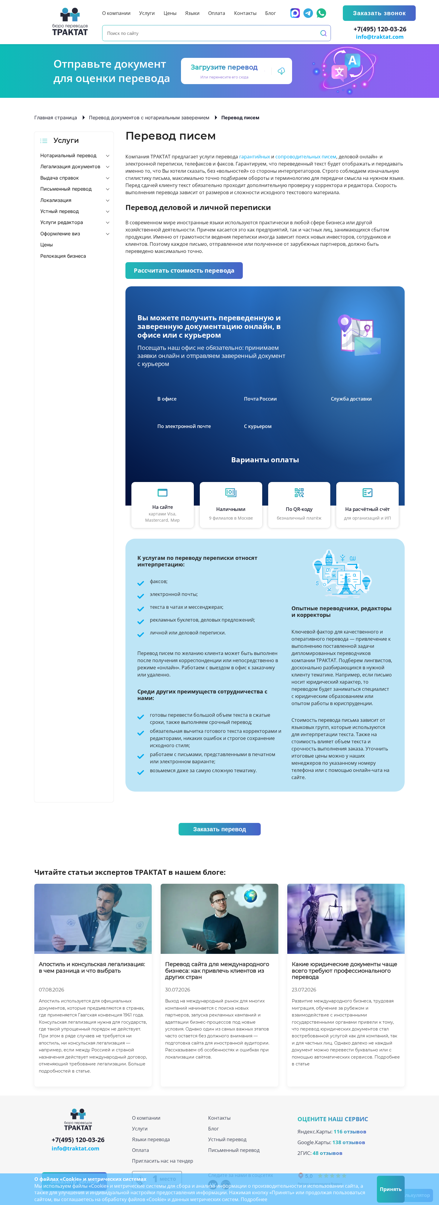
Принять (391, 1189)
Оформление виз (60, 234)
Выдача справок (59, 178)
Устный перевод (59, 211)
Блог (213, 1128)
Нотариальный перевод (68, 155)
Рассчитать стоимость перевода (184, 270)
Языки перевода (151, 1139)
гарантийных (254, 156)
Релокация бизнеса (63, 256)
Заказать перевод (219, 829)
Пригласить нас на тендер (162, 1161)
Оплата (140, 1150)
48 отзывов (328, 1153)
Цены (46, 245)
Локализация (55, 200)
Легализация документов (70, 166)
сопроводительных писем (305, 156)
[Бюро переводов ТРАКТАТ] (71, 21)
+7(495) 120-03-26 (380, 29)
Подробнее (254, 1199)
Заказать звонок (379, 13)
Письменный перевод (66, 189)
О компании (146, 1118)
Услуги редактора (61, 222)
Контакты (219, 1118)
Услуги (140, 1128)
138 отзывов (348, 1142)
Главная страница (55, 117)
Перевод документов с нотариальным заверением (149, 117)
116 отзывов (350, 1131)
